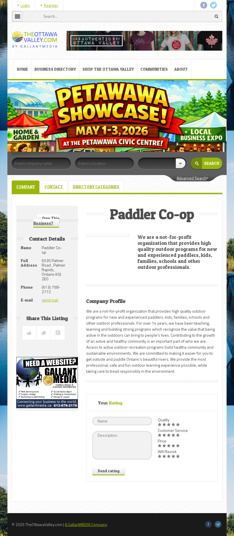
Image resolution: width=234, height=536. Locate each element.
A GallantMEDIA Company (86, 524)
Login (25, 5)
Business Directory (55, 69)
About (181, 69)
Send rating (109, 470)
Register (51, 5)
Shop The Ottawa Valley (108, 69)
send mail (50, 300)
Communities (154, 69)
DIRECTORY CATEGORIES (96, 186)
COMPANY (25, 186)
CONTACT (54, 186)
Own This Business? (46, 220)
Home (22, 69)
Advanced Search (192, 178)
